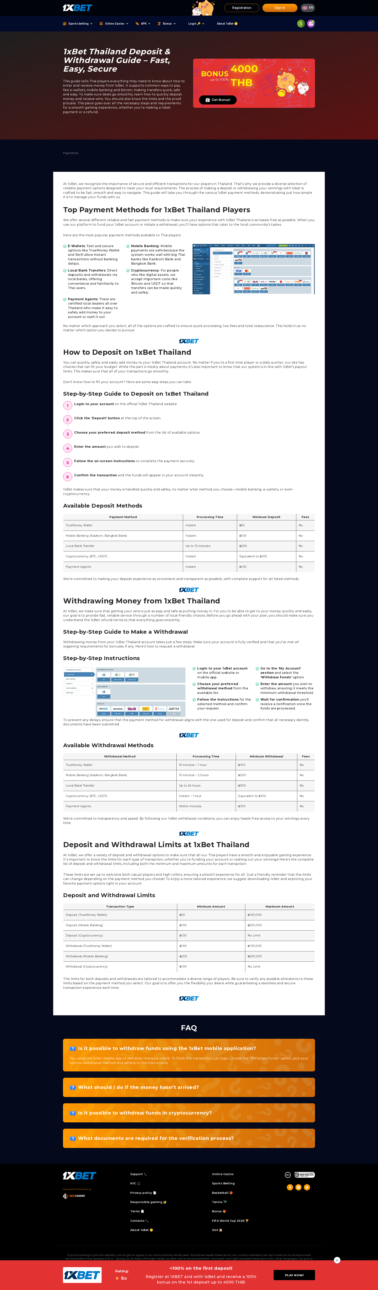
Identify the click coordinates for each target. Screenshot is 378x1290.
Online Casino (114, 23)
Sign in (280, 8)
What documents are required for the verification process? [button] (156, 1138)
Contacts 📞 (139, 1221)
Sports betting (79, 23)
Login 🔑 (194, 23)
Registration (241, 8)
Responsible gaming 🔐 (148, 1202)
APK (144, 23)
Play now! (294, 1275)
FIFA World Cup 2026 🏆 (230, 1221)
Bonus (167, 23)
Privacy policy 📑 (143, 1193)
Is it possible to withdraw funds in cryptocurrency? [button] (145, 1113)
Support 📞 (138, 1174)
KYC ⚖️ (135, 1183)
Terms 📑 (137, 1211)
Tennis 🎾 (219, 1202)
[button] (308, 8)
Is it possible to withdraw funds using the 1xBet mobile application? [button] (167, 1048)
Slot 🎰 (217, 1230)
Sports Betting (223, 1183)
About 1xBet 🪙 (227, 23)
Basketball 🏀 (222, 1193)
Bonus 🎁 (219, 1211)
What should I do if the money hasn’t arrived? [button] (138, 1087)
